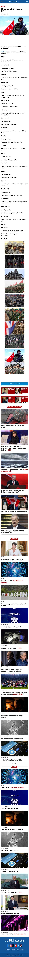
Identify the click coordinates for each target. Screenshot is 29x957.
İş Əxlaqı (21, 949)
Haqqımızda (8, 949)
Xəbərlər (13, 949)
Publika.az (4, 51)
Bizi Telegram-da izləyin (14, 384)
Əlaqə (18, 949)
